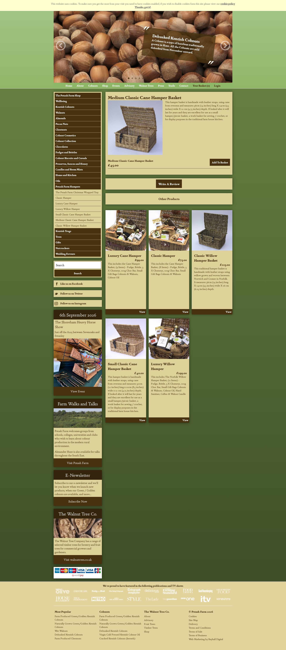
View (142, 312)
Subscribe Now (77, 501)
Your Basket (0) (201, 85)
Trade (171, 85)
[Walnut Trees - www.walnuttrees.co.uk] (78, 528)
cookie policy (227, 3)
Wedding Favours (65, 254)
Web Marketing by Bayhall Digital (206, 639)
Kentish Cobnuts (65, 106)
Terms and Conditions (200, 627)
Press (161, 85)
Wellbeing (61, 101)
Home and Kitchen (66, 175)
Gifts (58, 242)
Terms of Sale (195, 631)
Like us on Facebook (71, 283)
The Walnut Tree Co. (156, 611)
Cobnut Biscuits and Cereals (71, 158)
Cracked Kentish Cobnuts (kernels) (117, 638)
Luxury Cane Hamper (124, 255)
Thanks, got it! (143, 7)
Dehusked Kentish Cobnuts (69, 634)
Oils (58, 181)
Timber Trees (151, 627)
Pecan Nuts (62, 124)
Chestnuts (61, 129)
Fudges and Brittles (66, 152)
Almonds (61, 118)
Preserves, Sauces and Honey (72, 163)
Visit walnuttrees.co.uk (78, 559)
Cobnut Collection (66, 141)
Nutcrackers (62, 248)
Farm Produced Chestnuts (68, 638)
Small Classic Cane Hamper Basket (122, 366)
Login (217, 85)
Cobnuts (93, 85)
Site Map (193, 620)
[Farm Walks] (78, 418)
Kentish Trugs (63, 231)
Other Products (168, 199)
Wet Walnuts (61, 630)
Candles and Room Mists (69, 169)
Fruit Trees (149, 624)
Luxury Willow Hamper (163, 366)
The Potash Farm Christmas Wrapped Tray (77, 192)
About (80, 85)
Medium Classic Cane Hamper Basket (75, 220)
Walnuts (60, 112)
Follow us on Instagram (73, 303)
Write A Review (169, 184)
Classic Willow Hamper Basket (205, 257)
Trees (59, 236)
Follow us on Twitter (71, 293)
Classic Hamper (163, 255)
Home (69, 85)
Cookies (193, 616)
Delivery (193, 624)
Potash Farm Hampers (68, 186)
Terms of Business (198, 635)
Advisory (129, 85)
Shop (105, 85)
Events (116, 85)
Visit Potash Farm (78, 463)
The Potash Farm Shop (68, 95)
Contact (183, 85)
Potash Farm (199, 611)
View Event (78, 391)
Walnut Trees (146, 85)
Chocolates (62, 146)
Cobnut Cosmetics (66, 135)
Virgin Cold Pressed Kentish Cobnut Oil (119, 634)
